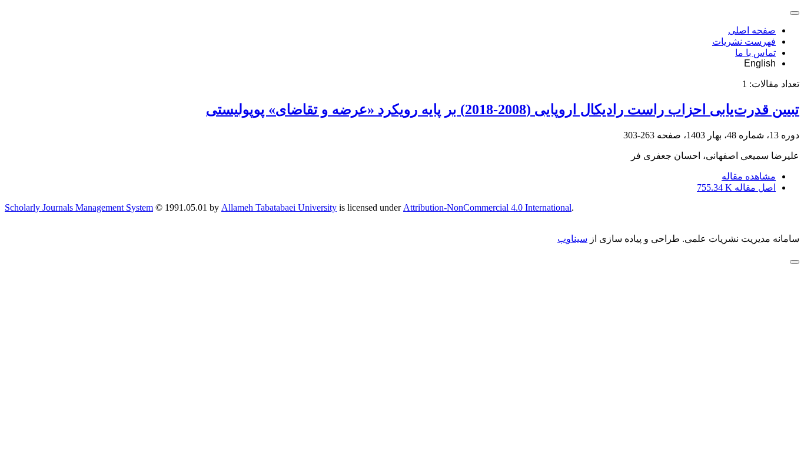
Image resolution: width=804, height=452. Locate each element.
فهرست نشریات (744, 41)
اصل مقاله (736, 187)
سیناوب (572, 239)
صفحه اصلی (752, 30)
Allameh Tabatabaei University (279, 207)
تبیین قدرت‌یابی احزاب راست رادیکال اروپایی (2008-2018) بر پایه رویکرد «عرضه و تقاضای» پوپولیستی (502, 109)
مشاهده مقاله (749, 176)
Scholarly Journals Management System (79, 207)
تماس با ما (755, 53)
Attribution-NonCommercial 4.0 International (487, 207)
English (760, 63)
